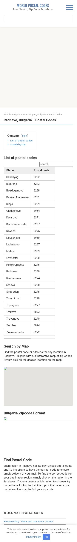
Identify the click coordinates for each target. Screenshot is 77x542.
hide (24, 136)
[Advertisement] (38, 67)
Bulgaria (16, 114)
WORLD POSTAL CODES (33, 5)
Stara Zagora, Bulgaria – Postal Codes (42, 114)
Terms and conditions (32, 521)
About (49, 521)
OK (46, 537)
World (7, 114)
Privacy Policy (11, 521)
